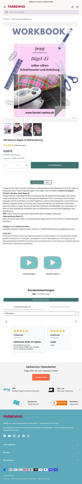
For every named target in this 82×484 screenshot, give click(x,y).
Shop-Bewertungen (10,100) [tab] (59, 307)
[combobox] (41, 12)
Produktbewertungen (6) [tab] (22, 307)
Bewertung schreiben (41, 300)
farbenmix (6, 158)
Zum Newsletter (41, 377)
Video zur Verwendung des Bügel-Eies (35, 219)
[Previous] (6, 321)
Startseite (6, 19)
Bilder (48, 182)
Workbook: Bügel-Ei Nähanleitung (21, 19)
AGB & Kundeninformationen (19, 479)
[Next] (75, 321)
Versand (17, 155)
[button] (77, 6)
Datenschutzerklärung (44, 479)
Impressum (6, 479)
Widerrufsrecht (32, 479)
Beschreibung (37, 182)
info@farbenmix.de (66, 229)
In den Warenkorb (54, 165)
